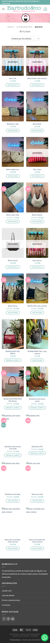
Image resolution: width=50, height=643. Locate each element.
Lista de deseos (8, 595)
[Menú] (3, 9)
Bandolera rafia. (13, 124)
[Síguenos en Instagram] (8, 619)
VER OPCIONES (13, 130)
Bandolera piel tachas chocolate (13, 448)
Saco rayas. (37, 169)
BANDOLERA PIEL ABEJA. (13, 352)
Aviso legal (14, 634)
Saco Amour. (37, 260)
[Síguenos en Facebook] (4, 619)
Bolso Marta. (13, 306)
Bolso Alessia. (37, 215)
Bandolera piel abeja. (13, 494)
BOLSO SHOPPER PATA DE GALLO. (13, 400)
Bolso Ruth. (37, 124)
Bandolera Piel (37, 447)
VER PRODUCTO (12, 85)
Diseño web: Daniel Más (31, 640)
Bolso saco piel (37, 494)
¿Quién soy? (7, 590)
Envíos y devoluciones (11, 600)
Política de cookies (21, 636)
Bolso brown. (13, 260)
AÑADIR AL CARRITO (13, 360)
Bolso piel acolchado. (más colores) (13, 541)
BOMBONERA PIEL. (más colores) (37, 352)
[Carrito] (45, 9)
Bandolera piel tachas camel (37, 400)
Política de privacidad (30, 634)
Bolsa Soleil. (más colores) (37, 78)
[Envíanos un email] (13, 619)
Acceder (34, 636)
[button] (44, 637)
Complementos (24, 27)
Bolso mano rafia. (12, 215)
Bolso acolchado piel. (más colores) (37, 541)
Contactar (6, 605)
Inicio (11, 27)
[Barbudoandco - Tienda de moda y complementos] (24, 9)
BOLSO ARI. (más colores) (37, 306)
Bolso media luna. (12, 169)
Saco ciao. (13, 78)
